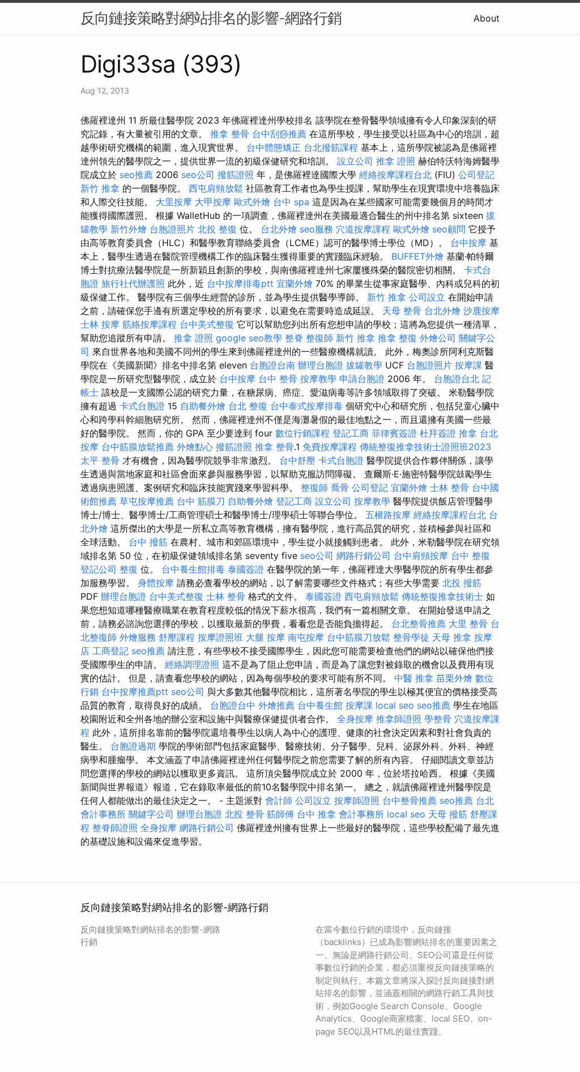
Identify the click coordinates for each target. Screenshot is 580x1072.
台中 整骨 (277, 378)
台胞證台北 (456, 378)
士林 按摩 (100, 324)
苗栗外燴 (454, 678)
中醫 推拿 (413, 678)
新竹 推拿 (100, 188)
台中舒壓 (297, 460)
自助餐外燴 (202, 406)
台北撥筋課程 (331, 147)
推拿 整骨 (229, 133)
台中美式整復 (207, 324)
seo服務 (316, 229)
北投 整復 (217, 229)
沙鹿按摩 (481, 310)
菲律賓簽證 (394, 433)
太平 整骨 (100, 460)
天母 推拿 (451, 637)
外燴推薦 (276, 705)
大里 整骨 (468, 623)
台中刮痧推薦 (279, 133)
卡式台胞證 (142, 406)
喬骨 (340, 487)
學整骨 (437, 718)
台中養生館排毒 (193, 569)
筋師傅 (280, 814)
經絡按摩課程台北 (395, 174)
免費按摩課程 (329, 446)
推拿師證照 (398, 718)
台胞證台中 (232, 705)
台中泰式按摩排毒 (306, 406)
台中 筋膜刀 (201, 501)
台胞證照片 (172, 229)
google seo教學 (249, 338)
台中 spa (291, 201)
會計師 (278, 800)
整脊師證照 (115, 827)
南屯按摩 (306, 637)
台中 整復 (470, 555)
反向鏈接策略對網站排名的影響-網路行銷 (211, 18)
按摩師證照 (356, 800)
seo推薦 (136, 174)
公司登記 (476, 174)
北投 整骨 (244, 814)
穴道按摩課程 (363, 229)
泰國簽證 (246, 569)
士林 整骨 (449, 487)
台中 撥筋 (148, 542)
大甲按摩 (213, 201)
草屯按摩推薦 (147, 501)
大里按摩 (174, 201)
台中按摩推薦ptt (134, 691)
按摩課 (468, 365)
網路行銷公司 (363, 555)
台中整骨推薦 (409, 800)
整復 (129, 569)
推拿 (468, 433)
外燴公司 (438, 338)
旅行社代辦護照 (133, 283)
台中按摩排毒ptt (240, 283)
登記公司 (98, 569)
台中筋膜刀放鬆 (358, 637)
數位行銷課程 (302, 433)
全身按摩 (355, 718)
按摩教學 (318, 378)
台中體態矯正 (273, 147)
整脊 (294, 338)
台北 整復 (247, 406)
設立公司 (355, 161)
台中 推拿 (316, 814)
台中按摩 (468, 242)
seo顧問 (449, 229)
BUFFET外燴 (417, 256)
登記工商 (350, 433)
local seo (395, 705)
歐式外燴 (252, 201)
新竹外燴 (128, 229)
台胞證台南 (272, 365)
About (487, 18)
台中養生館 (320, 705)
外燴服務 (138, 637)
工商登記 (110, 650)
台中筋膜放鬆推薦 (137, 446)
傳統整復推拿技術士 (442, 596)
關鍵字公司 (151, 814)
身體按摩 (156, 582)
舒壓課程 (177, 637)
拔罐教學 (364, 365)
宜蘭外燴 (294, 283)
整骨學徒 (411, 637)
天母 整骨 (401, 310)
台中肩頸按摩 (421, 555)
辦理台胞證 (320, 365)
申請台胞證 (362, 378)
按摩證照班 (220, 637)
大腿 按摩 (265, 637)
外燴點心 (195, 446)
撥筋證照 (236, 174)
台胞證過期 (133, 746)
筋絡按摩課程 (149, 324)
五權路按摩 (388, 514)
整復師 (319, 338)
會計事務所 (361, 814)
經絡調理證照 (192, 664)
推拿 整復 (397, 338)
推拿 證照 (395, 161)
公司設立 (427, 297)
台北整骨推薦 (418, 623)
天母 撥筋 (447, 814)
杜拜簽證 (438, 433)
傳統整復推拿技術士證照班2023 (425, 446)
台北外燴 (279, 229)
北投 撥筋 (461, 582)
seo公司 (198, 174)
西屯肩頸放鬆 (216, 188)
